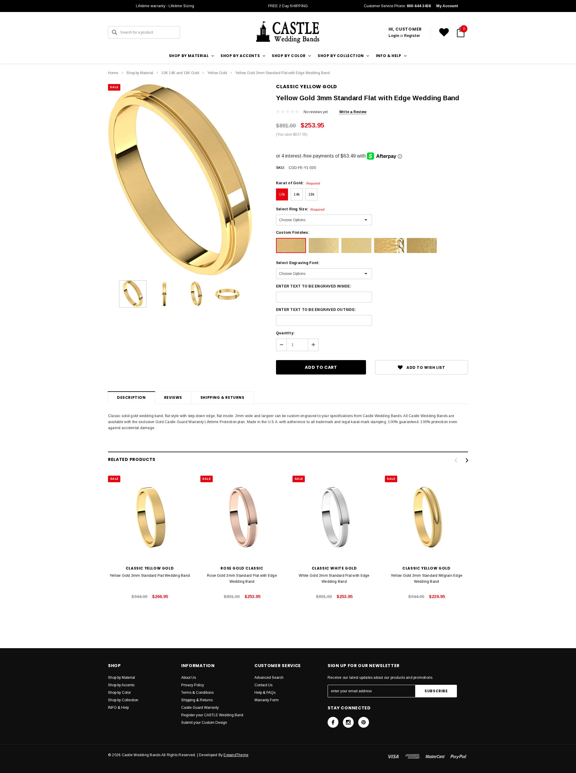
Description (131, 397)
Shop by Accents (121, 685)
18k (311, 194)
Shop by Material (139, 73)
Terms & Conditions (197, 692)
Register (412, 36)
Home (113, 73)
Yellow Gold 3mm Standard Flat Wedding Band (150, 575)
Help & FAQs (264, 692)
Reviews (173, 397)
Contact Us (263, 685)
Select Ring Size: (300, 209)
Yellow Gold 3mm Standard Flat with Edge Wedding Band (282, 73)
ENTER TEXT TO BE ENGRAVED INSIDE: (313, 286)
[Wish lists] (444, 32)
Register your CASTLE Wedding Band (212, 715)
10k (282, 194)
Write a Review (352, 112)
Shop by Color (119, 692)
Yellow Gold (217, 73)
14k (297, 194)
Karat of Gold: (298, 183)
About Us (188, 677)
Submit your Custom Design (204, 722)
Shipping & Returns (222, 397)
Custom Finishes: (292, 232)
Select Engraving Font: (298, 263)
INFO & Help (118, 707)
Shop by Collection (123, 700)
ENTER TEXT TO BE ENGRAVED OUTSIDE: (316, 310)
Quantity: (285, 333)
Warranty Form (266, 700)
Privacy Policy (192, 685)
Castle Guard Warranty (200, 707)
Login (393, 36)
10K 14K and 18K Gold (180, 73)
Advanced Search (269, 677)
